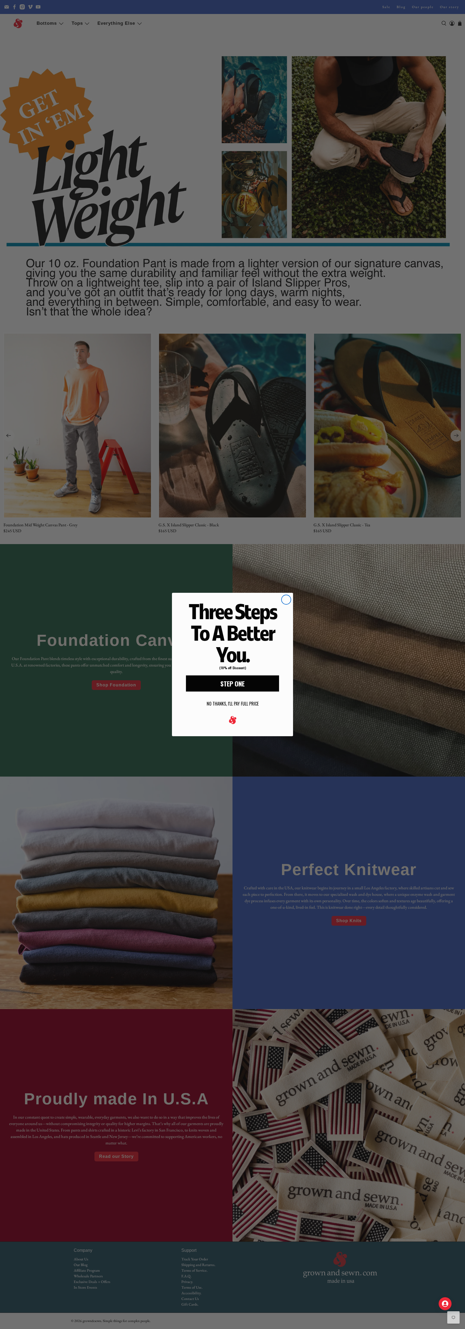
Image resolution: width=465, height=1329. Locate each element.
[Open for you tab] (445, 1303)
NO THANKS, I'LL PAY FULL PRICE (233, 703)
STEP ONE (232, 683)
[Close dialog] (286, 599)
